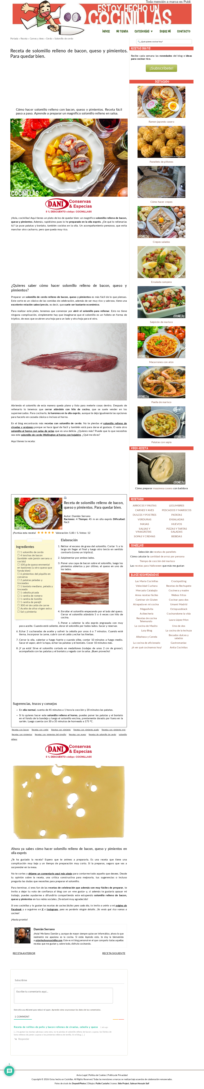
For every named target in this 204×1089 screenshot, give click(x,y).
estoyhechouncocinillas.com (49, 940)
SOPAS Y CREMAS (144, 536)
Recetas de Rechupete (178, 586)
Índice (106, 31)
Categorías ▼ (144, 31)
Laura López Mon (179, 620)
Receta (24, 39)
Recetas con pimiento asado (86, 730)
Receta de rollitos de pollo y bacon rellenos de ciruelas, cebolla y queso (56, 1027)
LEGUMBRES (176, 505)
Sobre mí (165, 31)
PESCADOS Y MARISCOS (177, 510)
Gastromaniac (179, 643)
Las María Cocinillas (146, 581)
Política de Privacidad (117, 1075)
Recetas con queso (77, 734)
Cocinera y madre (179, 590)
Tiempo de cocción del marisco (157, 561)
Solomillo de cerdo (64, 39)
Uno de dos (178, 626)
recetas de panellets (164, 552)
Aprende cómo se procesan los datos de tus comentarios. (76, 1010)
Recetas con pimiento (61, 730)
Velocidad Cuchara (146, 586)
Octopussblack (178, 609)
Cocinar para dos (178, 600)
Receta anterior (24, 953)
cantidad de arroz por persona (167, 556)
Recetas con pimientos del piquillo (50, 734)
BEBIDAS (176, 536)
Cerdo (49, 39)
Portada (14, 39)
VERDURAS (144, 519)
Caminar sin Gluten (147, 600)
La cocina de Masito (146, 626)
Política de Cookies (97, 1075)
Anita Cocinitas (179, 647)
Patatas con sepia (161, 442)
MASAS (144, 524)
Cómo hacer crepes (161, 202)
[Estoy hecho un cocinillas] (102, 17)
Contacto (183, 31)
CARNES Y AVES (144, 510)
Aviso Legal (81, 1075)
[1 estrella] (38, 532)
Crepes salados (161, 242)
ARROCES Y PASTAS (145, 505)
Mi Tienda (122, 31)
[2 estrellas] (42, 532)
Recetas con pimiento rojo (113, 730)
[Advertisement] (69, 82)
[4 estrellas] (49, 532)
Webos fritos (178, 595)
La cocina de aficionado (146, 643)
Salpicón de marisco (161, 322)
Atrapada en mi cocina (146, 604)
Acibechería (146, 613)
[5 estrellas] (52, 532)
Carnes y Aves (37, 39)
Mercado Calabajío (146, 590)
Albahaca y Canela (146, 637)
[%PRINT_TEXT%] (65, 497)
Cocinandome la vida (179, 613)
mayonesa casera (162, 488)
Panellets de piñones (161, 162)
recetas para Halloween (148, 566)
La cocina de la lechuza (179, 630)
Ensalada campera (161, 282)
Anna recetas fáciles (146, 595)
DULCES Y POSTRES (144, 515)
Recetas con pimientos (22, 734)
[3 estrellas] (45, 532)
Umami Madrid (178, 604)
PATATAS (176, 515)
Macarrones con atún (161, 362)
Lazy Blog (146, 630)
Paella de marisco (161, 402)
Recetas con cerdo (40, 730)
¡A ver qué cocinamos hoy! (147, 647)
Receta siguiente (113, 953)
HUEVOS (176, 524)
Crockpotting (178, 581)
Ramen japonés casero (161, 122)
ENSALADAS (176, 519)
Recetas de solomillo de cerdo (102, 734)
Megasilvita (146, 609)
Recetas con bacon (20, 730)
